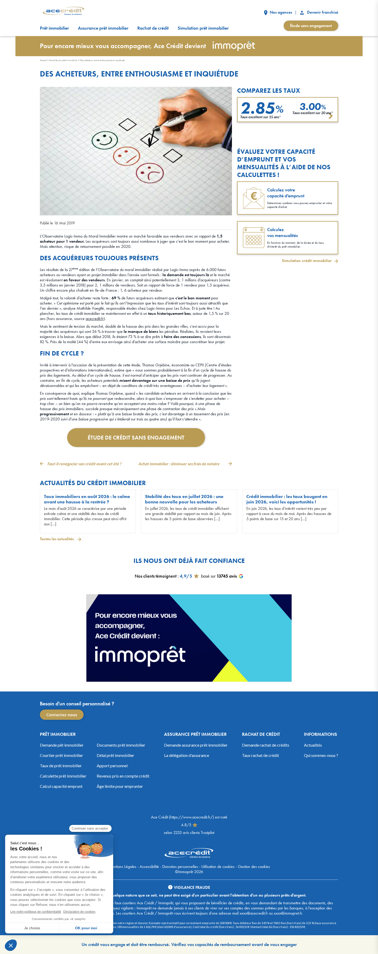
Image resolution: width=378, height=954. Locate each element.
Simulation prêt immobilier (203, 28)
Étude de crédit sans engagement (136, 437)
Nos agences (280, 12)
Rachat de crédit (153, 28)
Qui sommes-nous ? (321, 755)
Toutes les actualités (57, 539)
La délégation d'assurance (186, 755)
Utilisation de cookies (218, 866)
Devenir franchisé (322, 12)
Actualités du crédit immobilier (63, 60)
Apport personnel (112, 765)
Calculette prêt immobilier (63, 775)
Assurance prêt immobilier (103, 28)
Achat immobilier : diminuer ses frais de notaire (179, 463)
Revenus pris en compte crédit (123, 775)
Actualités (313, 744)
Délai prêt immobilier (115, 755)
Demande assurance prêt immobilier (196, 744)
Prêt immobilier (54, 28)
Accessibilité (149, 866)
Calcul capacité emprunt (61, 785)
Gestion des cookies (254, 866)
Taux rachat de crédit (260, 755)
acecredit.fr (95, 318)
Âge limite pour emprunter (120, 785)
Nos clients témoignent (155, 576)
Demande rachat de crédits (265, 744)
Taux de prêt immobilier (61, 765)
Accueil (43, 60)
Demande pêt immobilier (62, 744)
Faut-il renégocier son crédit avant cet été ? (84, 463)
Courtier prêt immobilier (61, 755)
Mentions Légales (122, 866)
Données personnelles (180, 866)
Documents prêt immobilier (121, 744)
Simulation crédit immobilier (307, 260)
